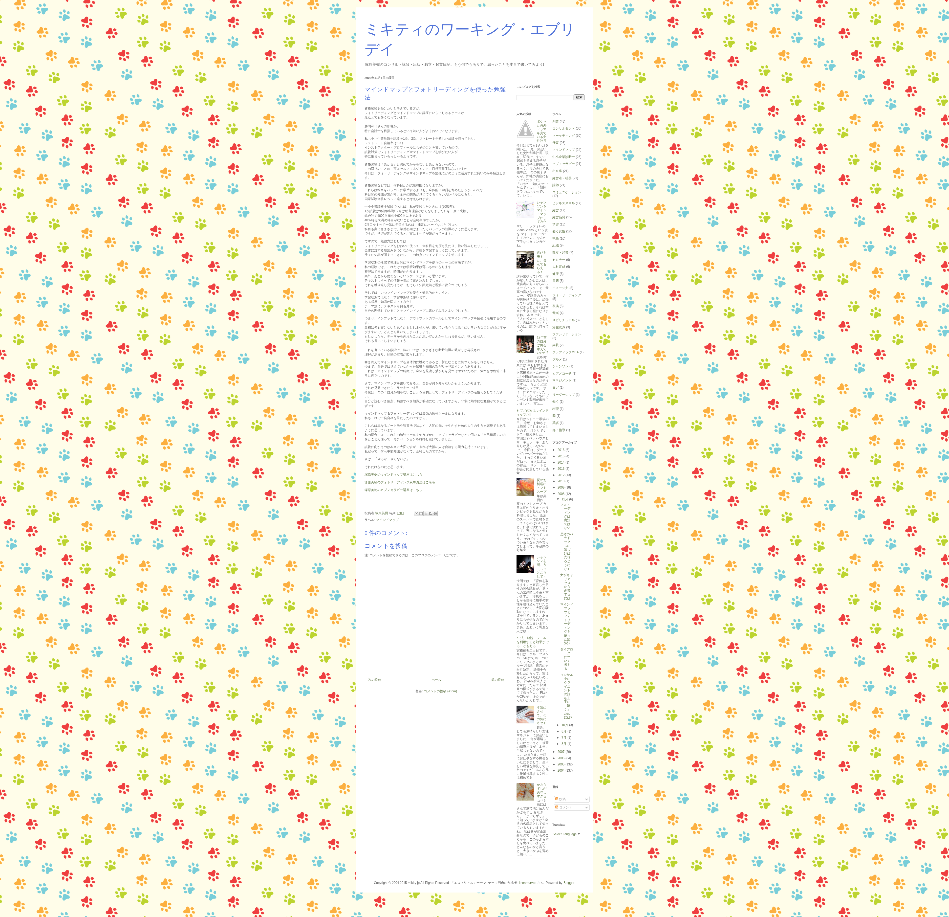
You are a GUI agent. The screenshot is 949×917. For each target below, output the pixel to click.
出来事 (557, 171)
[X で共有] (425, 513)
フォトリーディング (566, 295)
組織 (555, 245)
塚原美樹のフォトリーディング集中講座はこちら (400, 482)
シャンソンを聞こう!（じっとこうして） (542, 566)
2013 (561, 468)
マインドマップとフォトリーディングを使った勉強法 (566, 624)
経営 (555, 210)
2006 (561, 758)
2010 (561, 481)
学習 (555, 224)
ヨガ (555, 387)
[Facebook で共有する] (430, 513)
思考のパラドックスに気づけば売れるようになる (566, 551)
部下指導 (558, 430)
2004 (561, 770)
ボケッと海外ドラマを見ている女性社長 (541, 131)
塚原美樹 (371, 490)
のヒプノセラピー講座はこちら (399, 490)
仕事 (555, 143)
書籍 (555, 281)
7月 (564, 737)
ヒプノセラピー (563, 164)
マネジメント (562, 380)
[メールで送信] (416, 513)
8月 (564, 731)
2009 (561, 487)
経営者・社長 (562, 178)
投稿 (562, 799)
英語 (555, 423)
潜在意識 (558, 327)
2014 (561, 462)
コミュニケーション (566, 192)
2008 (561, 494)
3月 (564, 744)
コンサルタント (563, 128)
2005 (561, 764)
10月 (565, 725)
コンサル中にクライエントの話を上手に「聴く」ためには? (566, 696)
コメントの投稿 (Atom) (440, 691)
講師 (555, 185)
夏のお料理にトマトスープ (541, 485)
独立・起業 (560, 252)
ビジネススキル (563, 203)
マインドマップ (387, 520)
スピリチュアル (563, 320)
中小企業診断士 (563, 157)
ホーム (436, 680)
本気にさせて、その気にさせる (541, 715)
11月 (565, 499)
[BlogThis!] (421, 513)
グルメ (557, 359)
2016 (561, 450)
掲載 (555, 345)
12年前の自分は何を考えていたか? (542, 345)
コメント (565, 807)
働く (555, 401)
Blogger (568, 883)
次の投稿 (374, 680)
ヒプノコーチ (562, 373)
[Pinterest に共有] (435, 513)
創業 (555, 121)
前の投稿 (497, 680)
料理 (555, 409)
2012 (561, 475)
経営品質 (558, 217)
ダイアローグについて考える (566, 659)
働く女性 (558, 231)
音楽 (555, 313)
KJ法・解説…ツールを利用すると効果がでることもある (533, 642)
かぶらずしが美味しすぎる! (542, 790)
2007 (561, 752)
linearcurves (527, 883)
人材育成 (558, 266)
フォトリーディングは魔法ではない (566, 516)
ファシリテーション (566, 334)
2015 (561, 456)
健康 (555, 274)
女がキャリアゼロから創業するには (566, 586)
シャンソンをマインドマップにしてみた (541, 212)
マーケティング (563, 135)
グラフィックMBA (565, 352)
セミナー (558, 260)
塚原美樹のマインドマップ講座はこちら (393, 474)
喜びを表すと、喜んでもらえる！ (541, 262)
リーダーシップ (563, 395)
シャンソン (560, 366)
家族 (555, 306)
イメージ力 (560, 288)
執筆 (555, 238)
